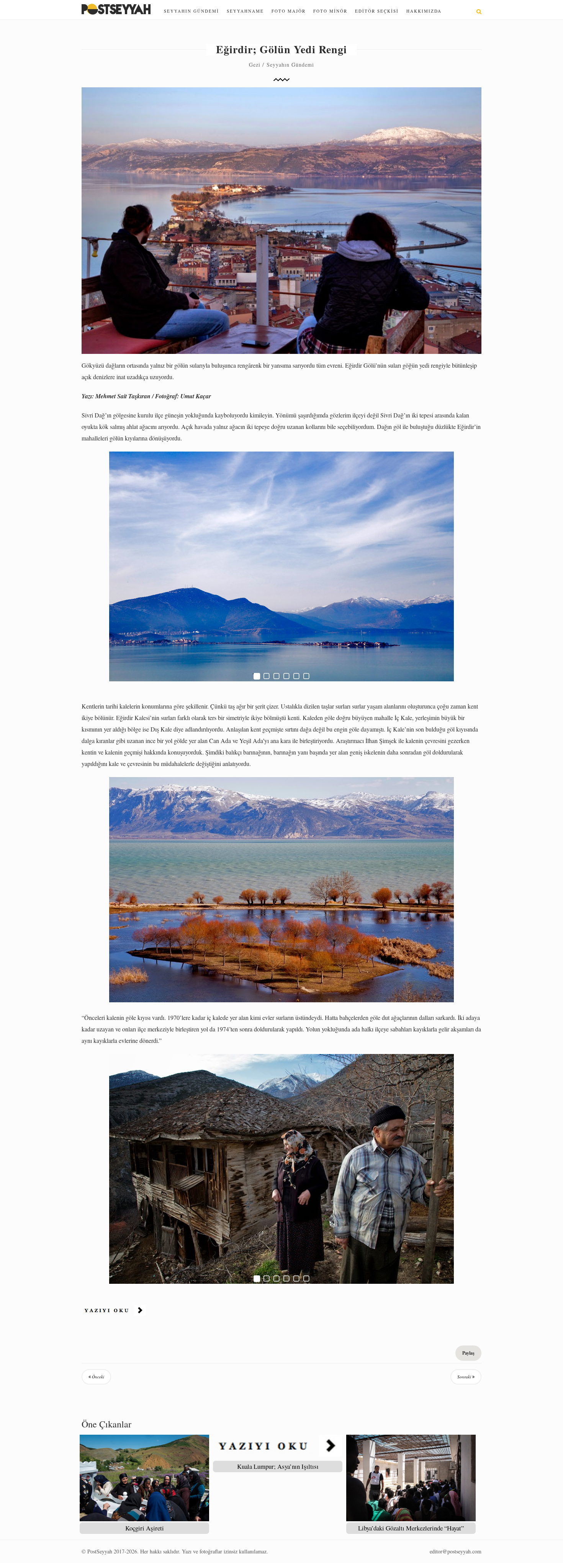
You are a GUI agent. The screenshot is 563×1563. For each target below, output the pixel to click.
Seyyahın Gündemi (191, 11)
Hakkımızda (424, 11)
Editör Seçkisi (377, 11)
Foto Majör (289, 11)
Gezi (254, 64)
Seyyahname (245, 11)
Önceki (97, 1377)
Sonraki (464, 1377)
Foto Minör (330, 11)
